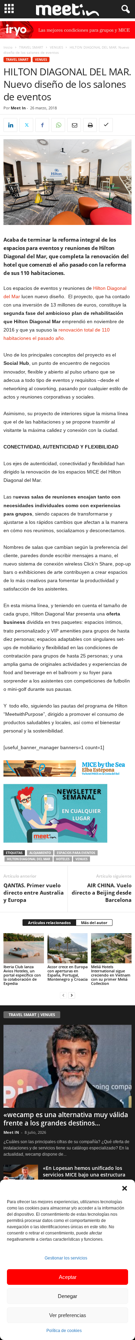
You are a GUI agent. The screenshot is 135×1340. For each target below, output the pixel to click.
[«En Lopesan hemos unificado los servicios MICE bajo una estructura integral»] (20, 1178)
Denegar (67, 1296)
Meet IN (11, 1132)
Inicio (7, 47)
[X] (26, 125)
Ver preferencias (67, 1315)
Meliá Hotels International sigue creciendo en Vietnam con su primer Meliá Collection (110, 975)
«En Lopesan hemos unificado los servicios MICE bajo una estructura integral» (84, 1174)
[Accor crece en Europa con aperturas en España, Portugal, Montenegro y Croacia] (67, 948)
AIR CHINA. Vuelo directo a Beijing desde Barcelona (102, 892)
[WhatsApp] (58, 125)
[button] (124, 1188)
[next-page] (71, 995)
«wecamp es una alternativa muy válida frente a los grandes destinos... (65, 1119)
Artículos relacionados (49, 922)
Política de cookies (64, 1330)
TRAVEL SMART (31, 47)
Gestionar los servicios (66, 1258)
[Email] (74, 125)
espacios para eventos (76, 853)
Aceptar (67, 1277)
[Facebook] (42, 125)
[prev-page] (63, 995)
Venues (81, 859)
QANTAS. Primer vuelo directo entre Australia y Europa (33, 892)
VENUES (56, 47)
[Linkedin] (10, 125)
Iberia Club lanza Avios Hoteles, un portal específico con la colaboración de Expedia (22, 975)
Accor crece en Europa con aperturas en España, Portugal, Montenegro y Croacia (67, 973)
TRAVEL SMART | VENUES (32, 1014)
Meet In (18, 107)
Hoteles (63, 859)
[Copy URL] (106, 125)
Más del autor (94, 922)
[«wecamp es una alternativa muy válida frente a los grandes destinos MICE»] (67, 1066)
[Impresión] (90, 125)
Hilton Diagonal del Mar (28, 859)
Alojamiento (40, 853)
